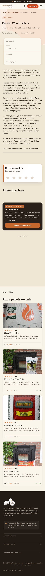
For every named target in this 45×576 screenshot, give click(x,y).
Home (4, 13)
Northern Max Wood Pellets (14, 379)
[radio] (7, 177)
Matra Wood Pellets (11, 333)
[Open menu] (41, 6)
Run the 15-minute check (22, 225)
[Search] (24, 6)
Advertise (13, 570)
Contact (5, 570)
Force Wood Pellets (11, 471)
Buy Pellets (33, 6)
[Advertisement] (22, 261)
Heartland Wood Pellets (13, 425)
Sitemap (20, 570)
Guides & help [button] (9, 544)
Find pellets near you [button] (13, 553)
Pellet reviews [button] (10, 536)
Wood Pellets (13, 13)
